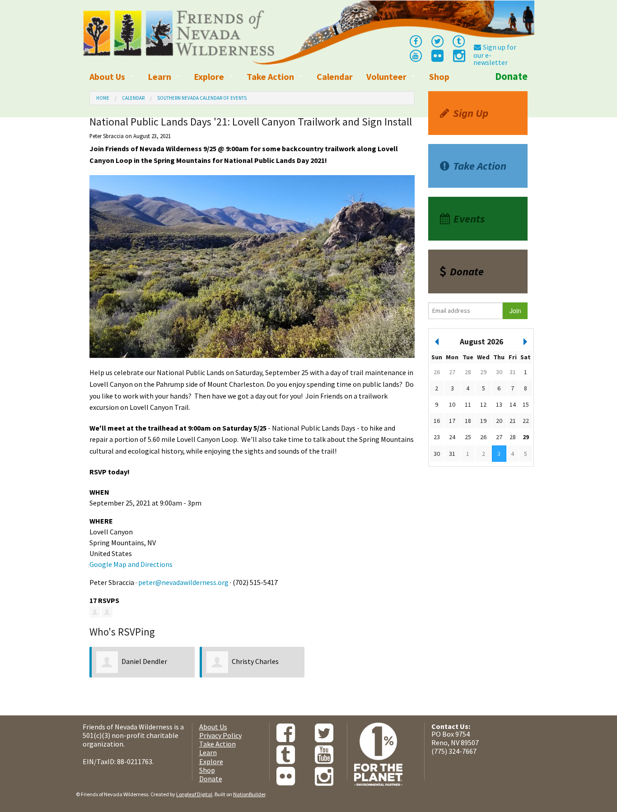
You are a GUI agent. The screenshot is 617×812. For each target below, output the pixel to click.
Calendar (335, 76)
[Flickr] (437, 58)
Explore (209, 76)
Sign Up (470, 113)
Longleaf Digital (194, 794)
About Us (107, 76)
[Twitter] (437, 40)
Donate (511, 76)
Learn (159, 76)
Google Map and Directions (131, 564)
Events (469, 219)
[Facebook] (415, 40)
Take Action (270, 76)
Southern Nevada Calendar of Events (202, 98)
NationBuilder (249, 794)
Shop (439, 76)
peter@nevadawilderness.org (183, 582)
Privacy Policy (220, 735)
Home (102, 98)
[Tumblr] (459, 40)
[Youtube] (415, 55)
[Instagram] (458, 58)
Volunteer (386, 76)
